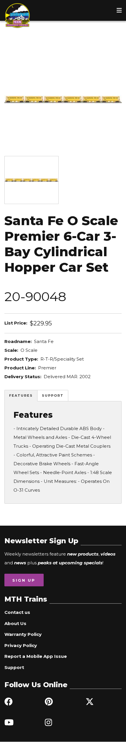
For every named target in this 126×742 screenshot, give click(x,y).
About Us (15, 623)
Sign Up (23, 580)
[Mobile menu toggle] (119, 10)
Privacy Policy (20, 645)
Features (21, 395)
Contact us (17, 612)
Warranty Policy (23, 634)
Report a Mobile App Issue (35, 656)
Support (53, 395)
